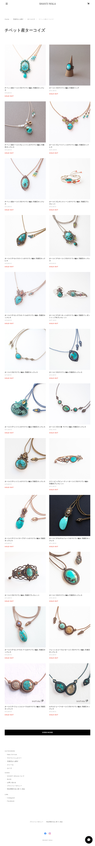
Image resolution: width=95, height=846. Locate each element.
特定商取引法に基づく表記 (16, 789)
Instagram (11, 798)
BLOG (9, 779)
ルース (9, 768)
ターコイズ (31, 19)
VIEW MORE (47, 732)
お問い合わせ (11, 782)
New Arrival (12, 754)
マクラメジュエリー (14, 758)
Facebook (10, 801)
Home (7, 19)
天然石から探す (18, 19)
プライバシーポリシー (14, 786)
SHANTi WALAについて (15, 776)
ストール (10, 765)
